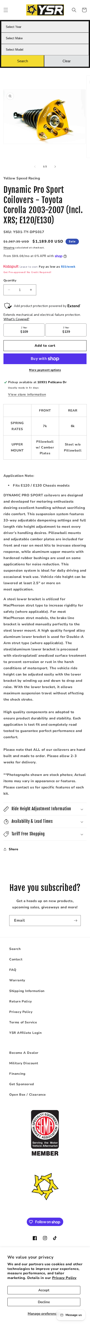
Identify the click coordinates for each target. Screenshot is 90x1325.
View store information (27, 394)
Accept (43, 1290)
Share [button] (13, 849)
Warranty (17, 980)
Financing (17, 1073)
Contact (15, 959)
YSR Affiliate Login (25, 1033)
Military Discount (23, 1063)
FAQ (12, 970)
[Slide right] (55, 167)
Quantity (9, 280)
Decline (44, 1302)
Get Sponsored (21, 1084)
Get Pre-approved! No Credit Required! (27, 272)
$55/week (68, 266)
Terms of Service (23, 1022)
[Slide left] (35, 167)
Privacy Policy (64, 1278)
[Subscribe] (75, 920)
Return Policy (20, 1001)
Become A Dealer (24, 1053)
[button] (6, 10)
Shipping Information (27, 991)
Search (15, 949)
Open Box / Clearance (27, 1094)
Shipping (9, 247)
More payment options (45, 370)
